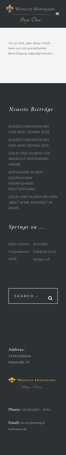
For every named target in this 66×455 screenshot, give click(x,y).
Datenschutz (45, 252)
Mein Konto (19, 244)
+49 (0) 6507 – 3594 (36, 410)
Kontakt (40, 244)
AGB (12, 259)
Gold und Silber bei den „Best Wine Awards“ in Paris (32, 202)
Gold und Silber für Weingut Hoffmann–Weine (29, 158)
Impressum (18, 252)
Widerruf (41, 259)
